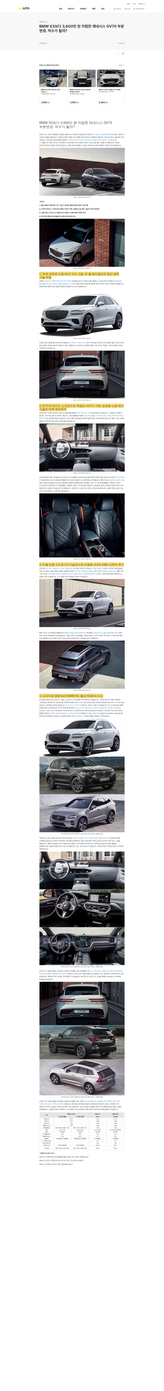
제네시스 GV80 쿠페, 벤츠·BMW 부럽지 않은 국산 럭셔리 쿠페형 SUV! (63, 1157)
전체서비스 (141, 3)
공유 (123, 53)
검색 (60, 9)
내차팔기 (83, 9)
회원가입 (118, 9)
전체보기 (121, 65)
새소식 (134, 3)
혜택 (93, 9)
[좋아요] (118, 53)
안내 (102, 9)
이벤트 (128, 3)
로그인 (128, 9)
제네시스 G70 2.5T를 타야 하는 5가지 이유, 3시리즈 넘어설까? (61, 1161)
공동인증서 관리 (140, 9)
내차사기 (71, 9)
